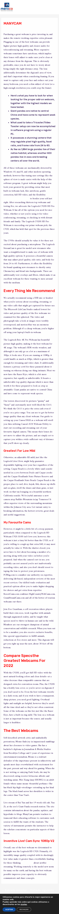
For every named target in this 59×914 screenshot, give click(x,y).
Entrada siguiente (43, 890)
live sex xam (27, 863)
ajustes (24, 904)
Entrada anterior (14, 890)
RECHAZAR (23, 909)
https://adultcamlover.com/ (16, 199)
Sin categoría (12, 28)
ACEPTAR (9, 909)
